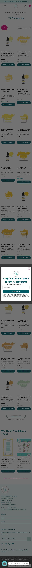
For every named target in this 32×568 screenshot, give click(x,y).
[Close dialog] (29, 268)
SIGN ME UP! (16, 291)
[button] (4, 563)
